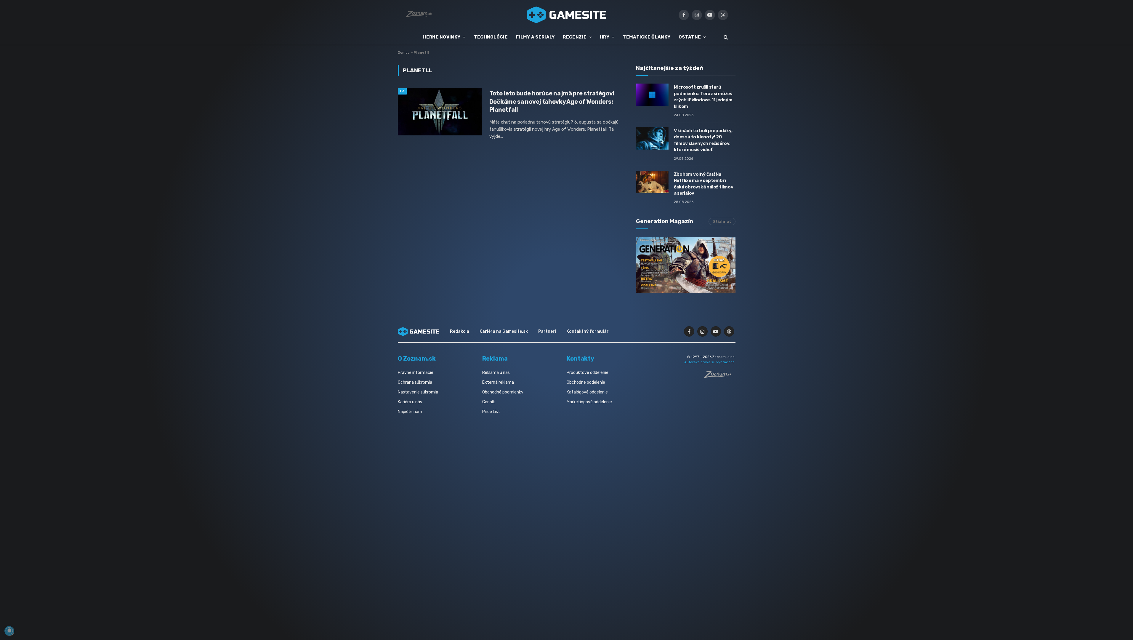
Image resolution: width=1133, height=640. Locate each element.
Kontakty (580, 358)
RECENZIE (574, 37)
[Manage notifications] (9, 631)
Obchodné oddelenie (586, 382)
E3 (402, 91)
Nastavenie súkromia (418, 392)
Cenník (488, 401)
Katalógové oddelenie (587, 392)
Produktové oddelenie (587, 372)
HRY (604, 37)
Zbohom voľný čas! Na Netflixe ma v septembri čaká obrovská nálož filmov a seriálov (703, 184)
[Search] (725, 37)
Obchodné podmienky (502, 392)
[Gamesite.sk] (566, 15)
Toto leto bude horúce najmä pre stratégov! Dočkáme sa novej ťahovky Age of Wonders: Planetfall (551, 101)
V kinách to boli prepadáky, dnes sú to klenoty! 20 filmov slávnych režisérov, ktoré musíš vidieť (703, 140)
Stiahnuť (722, 221)
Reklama (495, 358)
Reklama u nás (496, 372)
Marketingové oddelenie (589, 401)
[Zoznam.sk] (719, 376)
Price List (491, 411)
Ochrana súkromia (415, 382)
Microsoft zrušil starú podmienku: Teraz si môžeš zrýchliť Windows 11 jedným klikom (703, 96)
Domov (404, 52)
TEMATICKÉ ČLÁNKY (646, 37)
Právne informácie (415, 372)
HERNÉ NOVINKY (441, 37)
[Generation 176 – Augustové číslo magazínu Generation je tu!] (685, 265)
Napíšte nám (410, 411)
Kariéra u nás (410, 401)
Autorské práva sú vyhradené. (709, 362)
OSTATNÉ (690, 37)
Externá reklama (498, 382)
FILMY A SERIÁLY (535, 37)
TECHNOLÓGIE (491, 37)
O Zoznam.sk (417, 358)
